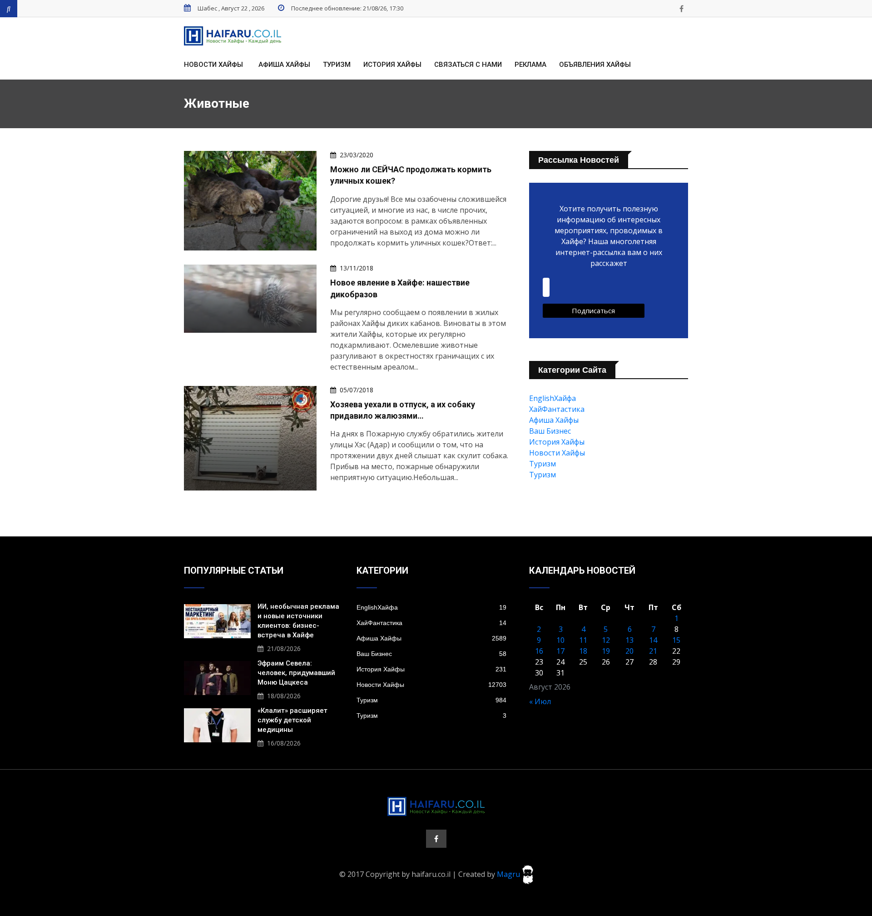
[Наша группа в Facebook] (681, 8)
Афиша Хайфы (284, 64)
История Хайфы (392, 64)
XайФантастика (557, 409)
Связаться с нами (468, 64)
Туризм (337, 64)
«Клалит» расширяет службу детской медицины (292, 720)
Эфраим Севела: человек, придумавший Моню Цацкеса (296, 672)
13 (629, 640)
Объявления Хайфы (595, 64)
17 (560, 651)
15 (676, 640)
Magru (509, 874)
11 (583, 640)
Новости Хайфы (213, 64)
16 (539, 651)
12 (606, 640)
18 (583, 651)
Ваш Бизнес (550, 431)
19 (606, 651)
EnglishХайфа (552, 398)
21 (653, 651)
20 (629, 651)
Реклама (530, 64)
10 (560, 640)
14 (653, 640)
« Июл (540, 701)
